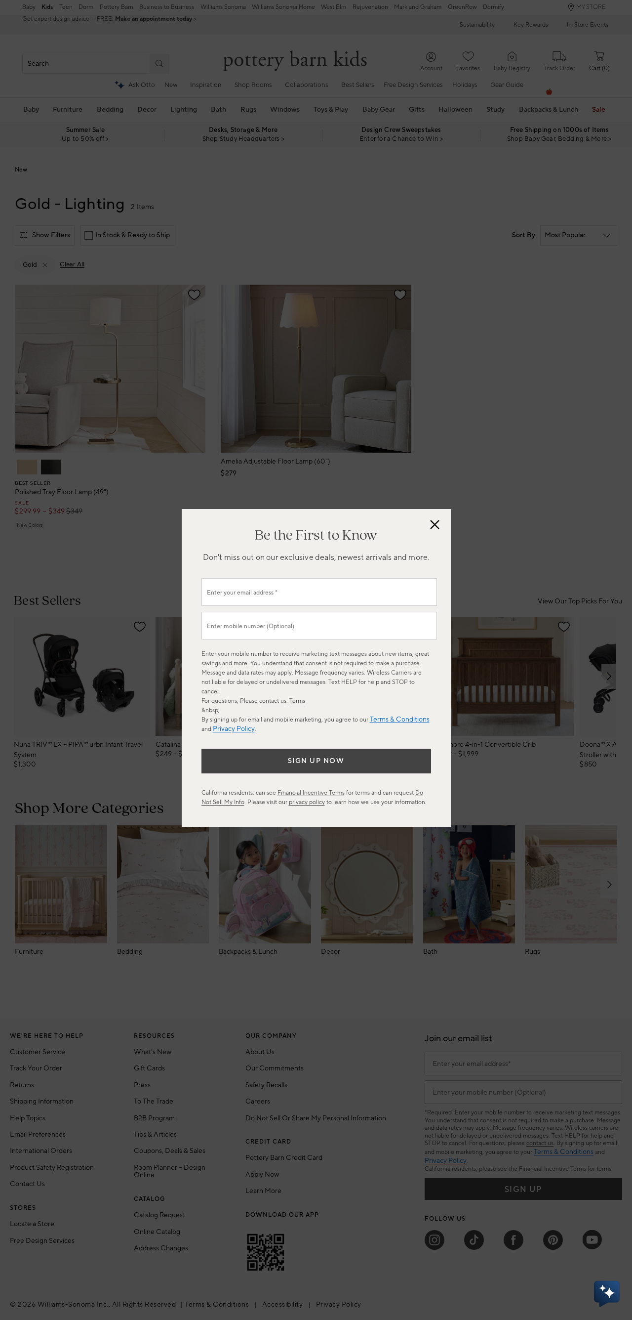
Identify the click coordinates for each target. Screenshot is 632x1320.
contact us (272, 701)
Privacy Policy (234, 728)
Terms (297, 701)
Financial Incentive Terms (311, 793)
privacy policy (307, 802)
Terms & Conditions (400, 719)
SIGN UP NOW (316, 761)
